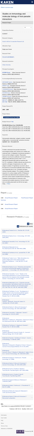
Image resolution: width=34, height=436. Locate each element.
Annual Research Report (11, 197)
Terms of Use (4, 426)
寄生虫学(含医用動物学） (8, 57)
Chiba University (6, 64)
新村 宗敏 (4, 101)
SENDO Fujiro (5, 85)
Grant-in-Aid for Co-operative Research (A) (13, 41)
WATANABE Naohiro (7, 82)
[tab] (18, 217)
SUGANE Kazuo (6, 92)
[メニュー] (32, 2)
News (2, 423)
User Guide (4, 417)
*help (12, 121)
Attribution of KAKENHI (6, 428)
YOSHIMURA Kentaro (7, 89)
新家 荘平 (4, 100)
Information (4, 415)
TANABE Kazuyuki (6, 96)
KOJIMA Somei (6, 72)
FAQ (2, 420)
